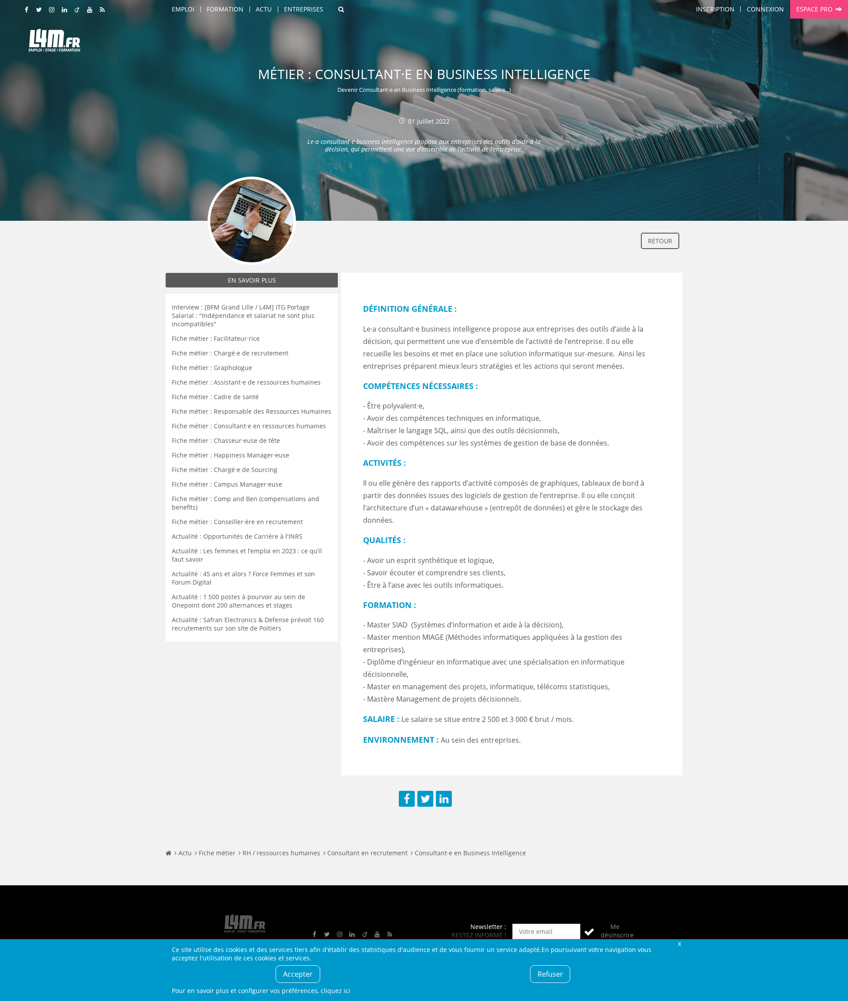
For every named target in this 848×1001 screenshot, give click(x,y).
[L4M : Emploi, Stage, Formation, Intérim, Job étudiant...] (54, 43)
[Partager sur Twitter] (425, 799)
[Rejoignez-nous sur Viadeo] (77, 10)
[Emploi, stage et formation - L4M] (168, 853)
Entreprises (303, 9)
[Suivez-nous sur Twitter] (39, 10)
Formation (225, 9)
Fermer (679, 943)
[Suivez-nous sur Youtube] (90, 10)
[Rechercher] (341, 9)
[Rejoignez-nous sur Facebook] (27, 10)
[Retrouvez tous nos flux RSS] (102, 10)
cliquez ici (335, 990)
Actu (264, 9)
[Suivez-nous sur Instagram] (52, 10)
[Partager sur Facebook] (407, 799)
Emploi (183, 9)
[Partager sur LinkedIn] (444, 799)
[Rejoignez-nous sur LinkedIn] (64, 10)
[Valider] (589, 931)
